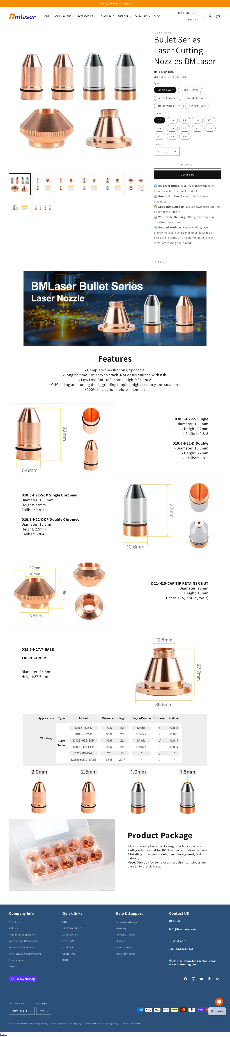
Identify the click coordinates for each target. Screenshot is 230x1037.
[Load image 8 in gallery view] (43, 208)
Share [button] (161, 262)
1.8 (159, 128)
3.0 (197, 128)
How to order (123, 947)
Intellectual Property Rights (25, 953)
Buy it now (187, 174)
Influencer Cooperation (22, 934)
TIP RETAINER (197, 106)
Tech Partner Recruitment (24, 940)
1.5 (209, 120)
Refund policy (74, 1023)
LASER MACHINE (71, 928)
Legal (12, 966)
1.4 (197, 120)
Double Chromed (197, 98)
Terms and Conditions (21, 947)
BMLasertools (22, 1023)
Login (3, 1034)
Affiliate (13, 928)
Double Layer (190, 89)
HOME (65, 922)
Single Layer (165, 89)
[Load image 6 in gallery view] (136, 184)
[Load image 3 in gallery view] (66, 184)
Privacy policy (58, 1023)
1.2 (184, 120)
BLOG (65, 960)
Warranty (121, 928)
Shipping (158, 76)
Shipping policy (110, 1023)
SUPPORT (67, 947)
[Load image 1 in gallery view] (20, 184)
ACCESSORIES (70, 934)
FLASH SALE (69, 940)
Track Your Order (125, 953)
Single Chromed (167, 98)
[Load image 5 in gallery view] (113, 184)
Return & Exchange (126, 922)
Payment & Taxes (125, 934)
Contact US (68, 953)
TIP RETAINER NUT (169, 106)
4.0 (159, 136)
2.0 (172, 128)
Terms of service (92, 1023)
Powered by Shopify (39, 1023)
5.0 (185, 136)
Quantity (158, 144)
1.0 (172, 120)
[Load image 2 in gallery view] (43, 184)
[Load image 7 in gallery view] (20, 208)
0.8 (159, 120)
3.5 (210, 128)
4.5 (172, 136)
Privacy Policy (17, 960)
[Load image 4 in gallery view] (89, 184)
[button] (202, 16)
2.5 (185, 128)
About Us (14, 922)
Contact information (131, 1023)
